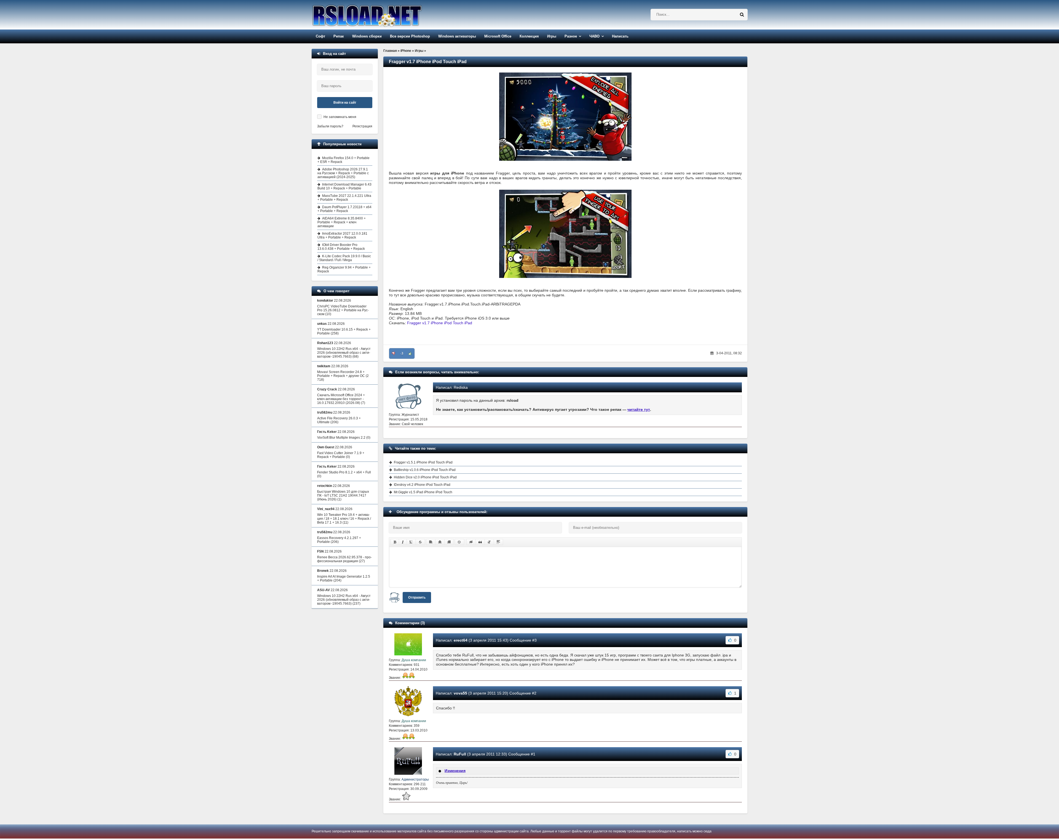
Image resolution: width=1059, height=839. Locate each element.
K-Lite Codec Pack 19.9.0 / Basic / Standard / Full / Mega (344, 258)
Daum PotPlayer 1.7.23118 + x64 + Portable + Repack (344, 209)
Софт (320, 36)
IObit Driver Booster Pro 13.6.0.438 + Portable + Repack (341, 247)
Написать (620, 36)
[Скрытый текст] (471, 542)
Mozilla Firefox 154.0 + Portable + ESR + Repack (343, 160)
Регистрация (362, 126)
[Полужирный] (395, 542)
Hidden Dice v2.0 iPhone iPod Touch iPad (425, 477)
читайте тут (638, 409)
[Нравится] (410, 353)
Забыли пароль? (330, 126)
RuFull (460, 754)
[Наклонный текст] (403, 542)
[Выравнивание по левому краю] (430, 542)
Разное (571, 36)
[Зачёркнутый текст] (420, 542)
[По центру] (440, 542)
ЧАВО (594, 36)
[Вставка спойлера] (498, 542)
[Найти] (741, 14)
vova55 (460, 693)
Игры (551, 36)
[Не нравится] (393, 353)
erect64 (460, 640)
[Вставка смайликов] (459, 542)
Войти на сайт (344, 102)
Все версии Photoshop (410, 36)
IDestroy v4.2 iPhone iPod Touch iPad (422, 485)
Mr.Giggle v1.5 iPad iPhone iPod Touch (423, 492)
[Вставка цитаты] (480, 542)
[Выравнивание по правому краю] (449, 542)
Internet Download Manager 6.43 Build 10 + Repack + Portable (344, 186)
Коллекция (529, 36)
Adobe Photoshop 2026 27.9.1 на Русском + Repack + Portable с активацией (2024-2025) (343, 173)
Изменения (455, 770)
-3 (401, 353)
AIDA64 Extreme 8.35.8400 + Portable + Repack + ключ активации (341, 222)
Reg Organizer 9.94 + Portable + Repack (344, 269)
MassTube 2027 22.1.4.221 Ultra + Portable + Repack (344, 198)
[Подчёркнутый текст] (411, 542)
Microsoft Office (497, 36)
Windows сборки (367, 36)
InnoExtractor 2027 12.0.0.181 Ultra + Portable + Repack (342, 235)
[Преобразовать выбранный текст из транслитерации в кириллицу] (489, 542)
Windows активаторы (457, 36)
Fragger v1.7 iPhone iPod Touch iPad (439, 323)
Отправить (417, 597)
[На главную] (381, 15)
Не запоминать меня (339, 117)
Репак (338, 36)
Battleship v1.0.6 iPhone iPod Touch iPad (425, 470)
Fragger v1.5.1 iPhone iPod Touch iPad (423, 462)
